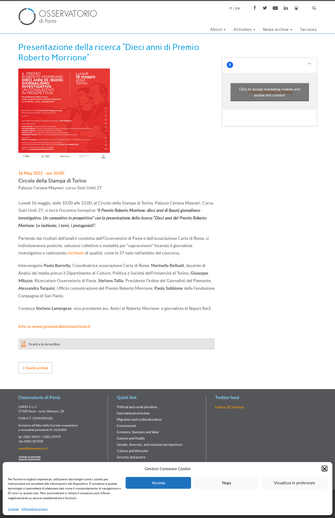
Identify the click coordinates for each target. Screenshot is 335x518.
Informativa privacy (34, 509)
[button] (324, 468)
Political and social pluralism (137, 407)
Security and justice (131, 457)
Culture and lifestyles (132, 450)
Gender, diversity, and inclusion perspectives (149, 444)
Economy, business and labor (138, 432)
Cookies (13, 509)
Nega (226, 482)
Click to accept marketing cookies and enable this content (269, 92)
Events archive (36, 368)
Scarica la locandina (44, 343)
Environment (126, 425)
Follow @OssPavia (229, 407)
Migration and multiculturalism (139, 419)
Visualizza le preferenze (294, 482)
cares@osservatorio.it (32, 448)
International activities (133, 413)
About (216, 29)
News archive (276, 29)
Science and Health (131, 438)
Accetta (158, 482)
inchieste (76, 253)
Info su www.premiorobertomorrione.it (54, 326)
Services (308, 29)
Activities (243, 29)
